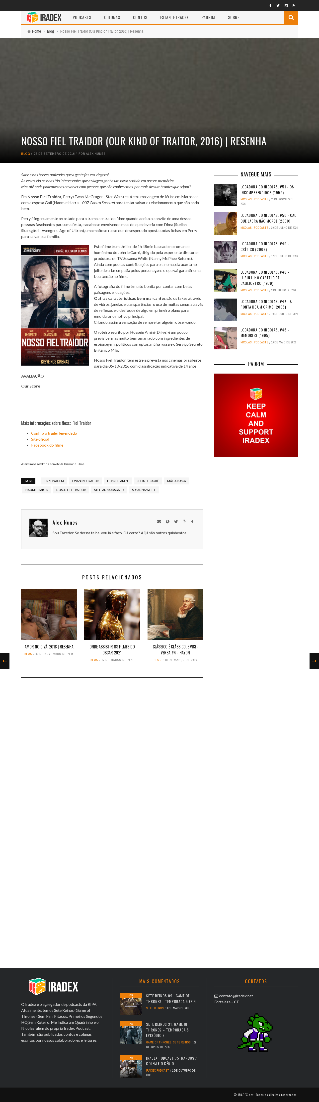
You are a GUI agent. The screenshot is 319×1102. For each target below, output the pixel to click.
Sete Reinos (155, 1008)
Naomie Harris (36, 490)
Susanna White (144, 490)
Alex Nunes (96, 154)
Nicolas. (246, 199)
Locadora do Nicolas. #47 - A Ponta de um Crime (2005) (266, 304)
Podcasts (82, 17)
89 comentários (131, 996)
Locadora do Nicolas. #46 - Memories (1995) (264, 332)
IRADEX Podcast (157, 1071)
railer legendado (63, 433)
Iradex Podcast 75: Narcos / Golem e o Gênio (171, 1060)
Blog (25, 154)
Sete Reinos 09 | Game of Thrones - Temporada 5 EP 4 (171, 998)
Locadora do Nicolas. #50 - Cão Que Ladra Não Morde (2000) (268, 218)
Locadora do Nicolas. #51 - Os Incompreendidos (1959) (267, 189)
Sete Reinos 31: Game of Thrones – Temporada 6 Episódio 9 (167, 1029)
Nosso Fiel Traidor (71, 490)
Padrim (208, 17)
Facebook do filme (47, 445)
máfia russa (176, 481)
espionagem (54, 481)
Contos (140, 17)
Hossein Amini (118, 481)
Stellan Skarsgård (109, 490)
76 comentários (131, 1025)
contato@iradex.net (236, 995)
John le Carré (148, 481)
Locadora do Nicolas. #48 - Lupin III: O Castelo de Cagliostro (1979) (264, 277)
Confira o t (40, 433)
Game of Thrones (158, 1042)
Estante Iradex (174, 17)
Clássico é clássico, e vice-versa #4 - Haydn (175, 650)
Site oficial (40, 439)
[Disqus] (112, 755)
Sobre (233, 17)
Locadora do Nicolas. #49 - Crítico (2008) (264, 246)
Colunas (112, 17)
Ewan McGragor (85, 481)
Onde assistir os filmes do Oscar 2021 (112, 650)
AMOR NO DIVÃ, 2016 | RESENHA (49, 647)
